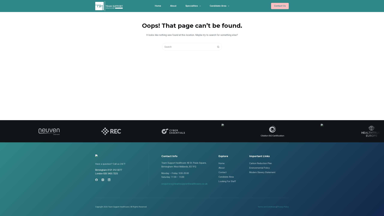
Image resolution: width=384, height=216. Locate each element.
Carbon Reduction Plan (260, 163)
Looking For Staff (227, 181)
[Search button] (218, 47)
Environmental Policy (259, 167)
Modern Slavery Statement (262, 172)
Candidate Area (218, 5)
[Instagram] (103, 179)
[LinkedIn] (109, 179)
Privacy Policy (283, 207)
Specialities (191, 5)
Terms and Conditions (267, 207)
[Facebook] (96, 179)
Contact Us (280, 5)
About (173, 5)
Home (158, 5)
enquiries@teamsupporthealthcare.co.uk (184, 183)
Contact (222, 172)
